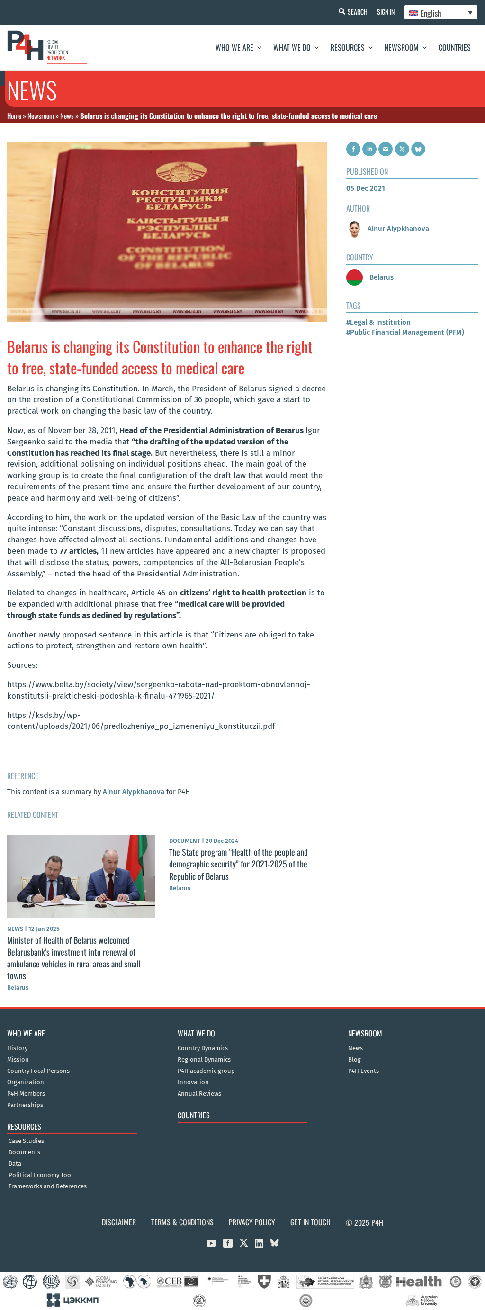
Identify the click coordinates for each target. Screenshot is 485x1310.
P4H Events (363, 1071)
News (67, 115)
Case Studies (26, 1141)
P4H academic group (206, 1071)
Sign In (386, 12)
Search (358, 12)
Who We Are (234, 47)
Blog (354, 1059)
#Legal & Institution (378, 322)
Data (15, 1163)
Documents (24, 1152)
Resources (348, 47)
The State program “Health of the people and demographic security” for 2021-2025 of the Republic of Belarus (238, 864)
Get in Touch (310, 1222)
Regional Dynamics (204, 1059)
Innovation (193, 1082)
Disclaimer (119, 1222)
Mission (18, 1059)
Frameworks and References (48, 1186)
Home (14, 115)
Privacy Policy (252, 1222)
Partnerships (25, 1105)
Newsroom (402, 47)
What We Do (292, 47)
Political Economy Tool (41, 1175)
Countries (455, 47)
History (17, 1048)
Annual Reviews (199, 1093)
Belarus (381, 277)
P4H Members (26, 1093)
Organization (25, 1082)
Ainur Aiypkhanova (133, 792)
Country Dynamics (203, 1048)
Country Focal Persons (38, 1071)
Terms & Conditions (182, 1222)
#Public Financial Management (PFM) (405, 332)
